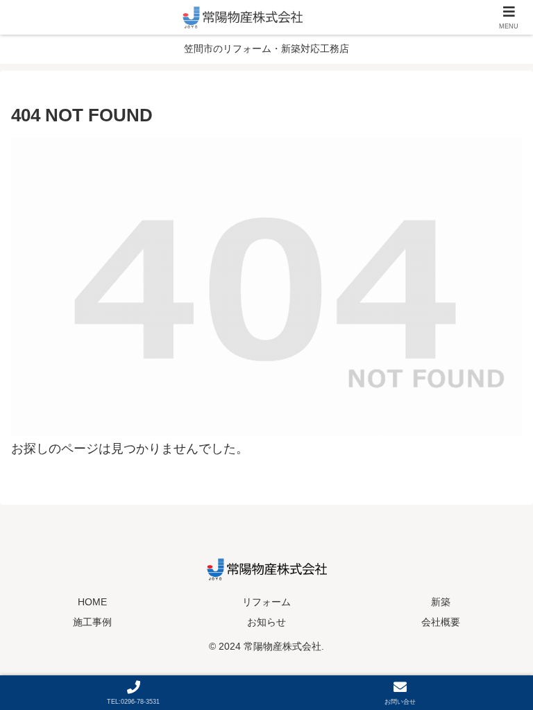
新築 (440, 601)
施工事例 (92, 621)
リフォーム (266, 601)
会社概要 (440, 621)
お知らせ (266, 621)
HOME (92, 601)
